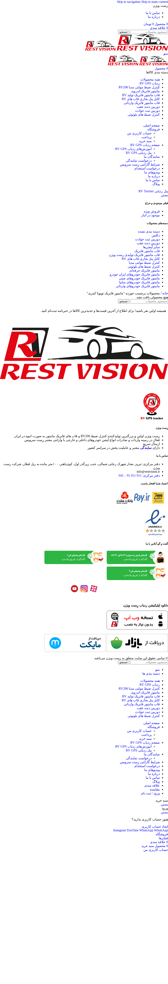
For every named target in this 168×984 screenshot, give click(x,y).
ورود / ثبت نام (150, 793)
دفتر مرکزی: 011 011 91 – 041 (139, 475)
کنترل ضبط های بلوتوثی (144, 266)
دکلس (156, 235)
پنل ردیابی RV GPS (139, 152)
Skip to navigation (129, 1)
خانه (164, 293)
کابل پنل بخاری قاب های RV (141, 258)
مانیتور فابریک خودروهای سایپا (139, 282)
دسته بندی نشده (149, 231)
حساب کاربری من (139, 133)
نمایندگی (146, 447)
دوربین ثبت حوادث (147, 239)
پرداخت (146, 137)
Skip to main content (154, 1)
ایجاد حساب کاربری (155, 826)
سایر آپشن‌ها (151, 247)
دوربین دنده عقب (148, 243)
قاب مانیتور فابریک (147, 251)
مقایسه (155, 789)
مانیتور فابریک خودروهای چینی (139, 278)
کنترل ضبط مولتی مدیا (144, 262)
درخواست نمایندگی (139, 160)
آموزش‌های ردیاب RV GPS (133, 149)
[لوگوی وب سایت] (142, 49)
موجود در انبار (150, 215)
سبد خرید (145, 141)
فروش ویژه (152, 211)
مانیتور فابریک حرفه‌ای (144, 270)
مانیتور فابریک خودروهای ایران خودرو (135, 274)
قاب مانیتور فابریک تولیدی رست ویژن (134, 255)
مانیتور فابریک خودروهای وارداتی (138, 286)
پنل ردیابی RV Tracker (153, 191)
